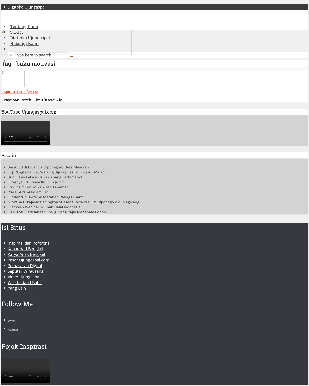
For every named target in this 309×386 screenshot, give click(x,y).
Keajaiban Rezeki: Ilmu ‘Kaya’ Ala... (33, 99)
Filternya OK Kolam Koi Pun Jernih (36, 182)
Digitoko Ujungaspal (27, 7)
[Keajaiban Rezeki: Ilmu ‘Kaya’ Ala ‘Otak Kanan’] (13, 85)
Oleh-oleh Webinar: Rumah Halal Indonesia (44, 207)
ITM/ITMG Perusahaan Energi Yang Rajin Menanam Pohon (57, 211)
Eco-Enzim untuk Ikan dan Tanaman (38, 187)
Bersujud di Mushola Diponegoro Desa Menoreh (48, 167)
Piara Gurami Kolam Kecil (29, 192)
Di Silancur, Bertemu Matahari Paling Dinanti (46, 197)
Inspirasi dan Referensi (19, 91)
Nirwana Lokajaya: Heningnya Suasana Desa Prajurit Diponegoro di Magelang (73, 202)
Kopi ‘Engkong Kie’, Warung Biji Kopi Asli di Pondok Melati (56, 172)
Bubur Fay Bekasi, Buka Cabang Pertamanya (45, 177)
